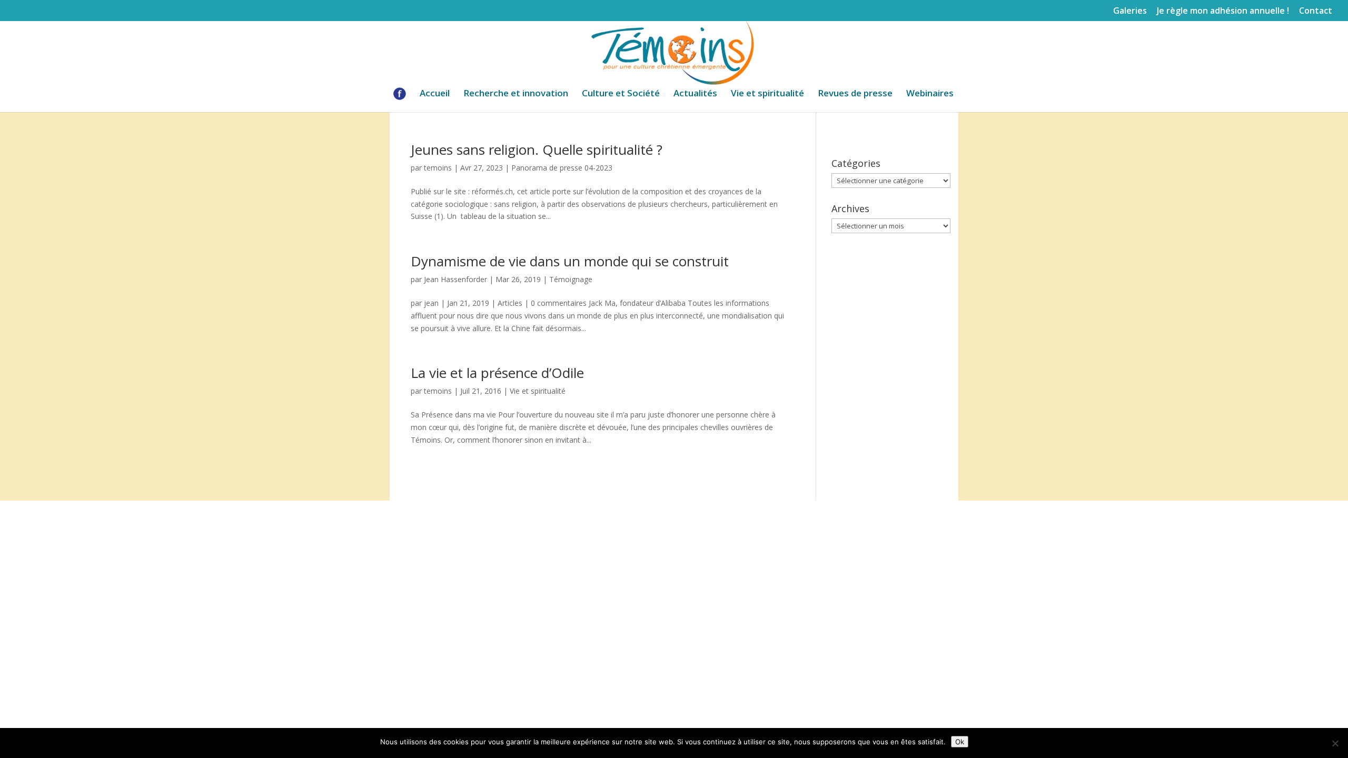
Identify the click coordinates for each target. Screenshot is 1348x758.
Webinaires (930, 94)
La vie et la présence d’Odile (497, 372)
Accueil (435, 94)
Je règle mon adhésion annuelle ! (1223, 11)
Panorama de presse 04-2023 (561, 168)
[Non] (1335, 743)
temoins (438, 168)
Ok (959, 741)
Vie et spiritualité (767, 94)
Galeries (1130, 11)
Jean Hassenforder (455, 279)
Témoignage (570, 279)
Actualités (695, 94)
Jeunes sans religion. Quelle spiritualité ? (536, 149)
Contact (1315, 11)
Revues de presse (855, 94)
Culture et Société (621, 94)
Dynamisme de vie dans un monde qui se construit (570, 261)
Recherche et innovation (515, 94)
